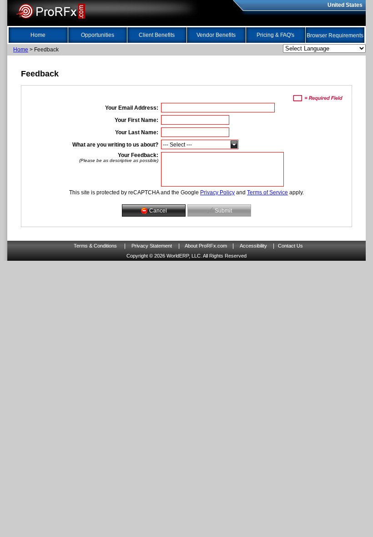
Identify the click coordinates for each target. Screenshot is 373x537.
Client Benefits (157, 35)
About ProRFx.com (206, 245)
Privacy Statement (151, 245)
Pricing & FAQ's (275, 35)
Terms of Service (267, 192)
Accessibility (253, 245)
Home (37, 35)
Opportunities (97, 35)
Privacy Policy (217, 192)
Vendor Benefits (216, 35)
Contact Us (290, 245)
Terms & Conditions (95, 245)
